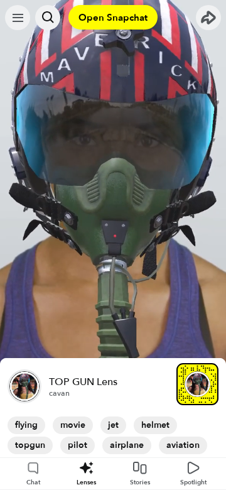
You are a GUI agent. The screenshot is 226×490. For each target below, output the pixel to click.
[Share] (208, 17)
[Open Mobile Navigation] (17, 17)
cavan (59, 393)
